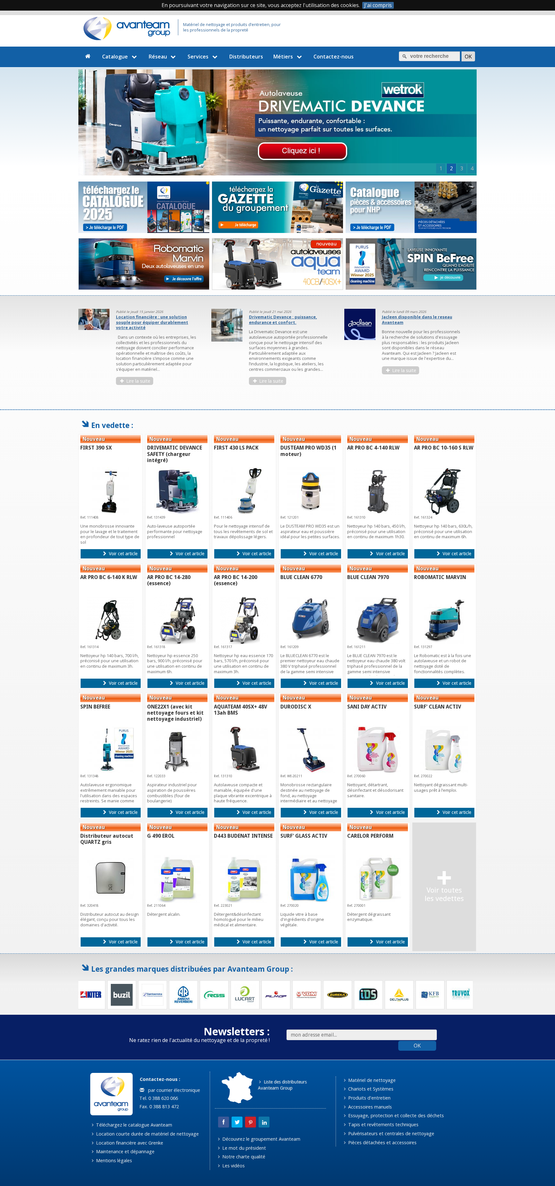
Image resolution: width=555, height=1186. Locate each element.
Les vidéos (233, 1166)
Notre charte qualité (243, 1157)
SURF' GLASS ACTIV (303, 836)
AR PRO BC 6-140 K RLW (108, 577)
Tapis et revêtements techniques (382, 1124)
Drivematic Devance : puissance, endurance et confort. (283, 319)
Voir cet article (122, 553)
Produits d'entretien (369, 1098)
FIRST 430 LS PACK (236, 448)
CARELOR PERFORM (370, 836)
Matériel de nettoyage (371, 1080)
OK (417, 1045)
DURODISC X (295, 707)
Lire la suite (137, 381)
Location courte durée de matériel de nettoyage (147, 1134)
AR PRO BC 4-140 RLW (373, 448)
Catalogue (115, 56)
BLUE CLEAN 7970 (368, 577)
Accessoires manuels (369, 1107)
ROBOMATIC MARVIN (440, 577)
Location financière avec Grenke (129, 1143)
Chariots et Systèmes (370, 1089)
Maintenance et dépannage (124, 1151)
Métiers (283, 56)
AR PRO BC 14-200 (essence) (235, 580)
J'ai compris (378, 5)
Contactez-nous (333, 56)
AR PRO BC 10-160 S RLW (443, 448)
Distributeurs (246, 56)
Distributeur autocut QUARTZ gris (106, 839)
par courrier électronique (172, 1090)
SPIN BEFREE (95, 707)
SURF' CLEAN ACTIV (437, 707)
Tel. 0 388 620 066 (158, 1098)
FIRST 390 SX (96, 448)
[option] (140, 350)
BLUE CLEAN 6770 (301, 577)
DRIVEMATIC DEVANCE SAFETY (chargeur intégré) (174, 454)
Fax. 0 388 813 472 (158, 1106)
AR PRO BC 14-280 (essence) (168, 580)
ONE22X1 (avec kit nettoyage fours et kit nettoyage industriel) (175, 713)
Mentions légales (113, 1160)
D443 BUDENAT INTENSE (243, 836)
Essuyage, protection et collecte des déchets (395, 1115)
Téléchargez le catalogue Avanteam (133, 1125)
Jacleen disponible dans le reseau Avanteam (417, 319)
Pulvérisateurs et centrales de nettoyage (390, 1133)
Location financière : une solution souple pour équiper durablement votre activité (152, 322)
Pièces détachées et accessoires (382, 1142)
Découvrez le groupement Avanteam (260, 1139)
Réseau (158, 56)
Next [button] (481, 352)
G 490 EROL (160, 836)
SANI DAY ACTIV (367, 707)
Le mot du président (243, 1148)
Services (198, 56)
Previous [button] (73, 352)
